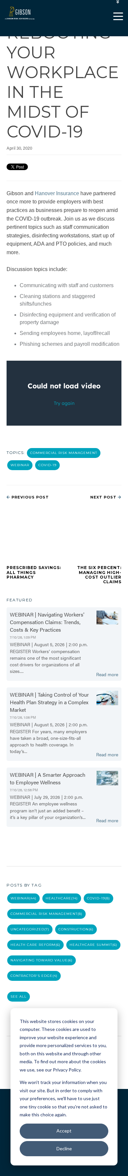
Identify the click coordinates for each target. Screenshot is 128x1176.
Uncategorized (30, 929)
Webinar (20, 465)
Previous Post (29, 497)
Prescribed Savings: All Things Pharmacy (34, 572)
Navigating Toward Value (42, 960)
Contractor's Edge (34, 976)
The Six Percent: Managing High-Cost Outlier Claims (99, 574)
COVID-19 (47, 465)
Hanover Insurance (57, 193)
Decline (64, 1148)
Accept (64, 1130)
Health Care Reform (35, 945)
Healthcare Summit (93, 945)
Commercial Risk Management (63, 453)
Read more (107, 674)
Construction (76, 929)
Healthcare (62, 898)
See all (19, 996)
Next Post (104, 497)
